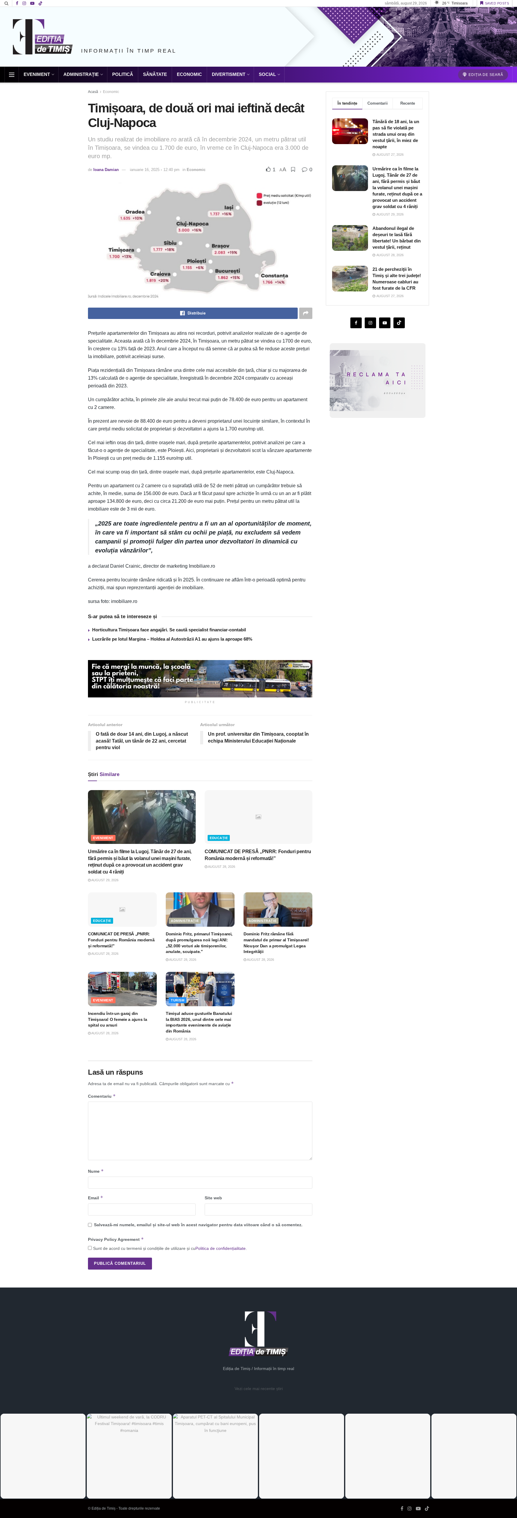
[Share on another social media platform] (305, 313)
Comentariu (102, 1096)
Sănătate (155, 74)
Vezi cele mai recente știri (259, 1388)
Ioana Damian (106, 169)
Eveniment (37, 74)
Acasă (93, 92)
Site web (213, 1197)
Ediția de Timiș (103, 1508)
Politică (122, 74)
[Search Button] (6, 3)
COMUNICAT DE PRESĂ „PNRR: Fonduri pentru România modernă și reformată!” (121, 939)
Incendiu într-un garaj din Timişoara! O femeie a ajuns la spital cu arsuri (117, 1019)
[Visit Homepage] (43, 36)
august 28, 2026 (221, 866)
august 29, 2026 (104, 880)
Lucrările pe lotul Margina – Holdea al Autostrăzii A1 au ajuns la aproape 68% (172, 639)
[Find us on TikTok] (40, 3)
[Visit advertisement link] (200, 678)
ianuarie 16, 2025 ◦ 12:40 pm (155, 169)
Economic (189, 74)
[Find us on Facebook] (17, 3)
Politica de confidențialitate (220, 1248)
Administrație (81, 74)
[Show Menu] (11, 75)
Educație (219, 838)
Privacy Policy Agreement (116, 1239)
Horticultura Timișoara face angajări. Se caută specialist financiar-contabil (169, 629)
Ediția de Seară (485, 75)
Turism (177, 1000)
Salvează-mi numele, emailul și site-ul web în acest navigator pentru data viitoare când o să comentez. (198, 1224)
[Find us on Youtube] (32, 3)
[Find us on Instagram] (24, 3)
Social (267, 74)
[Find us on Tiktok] (399, 322)
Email (95, 1198)
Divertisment (228, 74)
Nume (96, 1171)
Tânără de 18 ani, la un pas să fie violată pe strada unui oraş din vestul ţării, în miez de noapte (395, 134)
